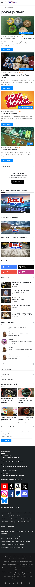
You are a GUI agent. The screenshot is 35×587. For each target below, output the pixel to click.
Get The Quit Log (17, 181)
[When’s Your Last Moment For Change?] (6, 308)
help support (30, 572)
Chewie (4, 36)
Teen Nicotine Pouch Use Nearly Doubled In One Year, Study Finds (22, 314)
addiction (19, 513)
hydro (21, 518)
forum (16, 518)
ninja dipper (5, 521)
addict (12, 513)
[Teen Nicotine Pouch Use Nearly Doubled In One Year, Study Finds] (6, 315)
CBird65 (12, 516)
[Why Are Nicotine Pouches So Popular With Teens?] (6, 292)
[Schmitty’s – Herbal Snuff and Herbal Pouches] (9, 392)
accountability (5, 513)
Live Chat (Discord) (8, 576)
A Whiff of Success (9, 149)
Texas (28, 521)
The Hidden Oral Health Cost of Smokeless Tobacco (21, 299)
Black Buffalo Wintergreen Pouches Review (25, 400)
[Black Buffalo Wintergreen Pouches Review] (26, 392)
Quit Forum (17, 576)
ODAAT (12, 521)
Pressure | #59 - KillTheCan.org (17, 327)
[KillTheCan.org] (11, 2)
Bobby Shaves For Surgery (14, 536)
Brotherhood (5, 516)
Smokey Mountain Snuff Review (15, 544)
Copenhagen (26, 516)
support (23, 521)
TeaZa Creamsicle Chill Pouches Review (8, 418)
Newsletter (24, 576)
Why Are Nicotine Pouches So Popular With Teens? (21, 291)
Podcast (30, 576)
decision (4, 518)
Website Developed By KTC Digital (18, 558)
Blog (13, 579)
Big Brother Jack (27, 513)
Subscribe (6, 440)
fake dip (10, 518)
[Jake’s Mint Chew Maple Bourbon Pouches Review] (26, 411)
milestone (27, 518)
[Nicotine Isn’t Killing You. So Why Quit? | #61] (6, 285)
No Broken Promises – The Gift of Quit (17, 39)
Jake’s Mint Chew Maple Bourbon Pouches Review (25, 419)
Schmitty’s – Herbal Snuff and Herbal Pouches (7, 400)
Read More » (7, 49)
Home (4, 7)
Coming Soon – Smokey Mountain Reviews (18, 541)
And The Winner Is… (9, 113)
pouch (17, 521)
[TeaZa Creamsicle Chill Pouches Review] (9, 411)
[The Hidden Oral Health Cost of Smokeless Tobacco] (6, 300)
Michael (10, 339)
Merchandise (19, 579)
